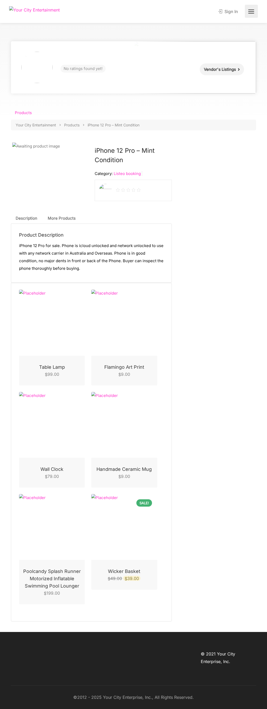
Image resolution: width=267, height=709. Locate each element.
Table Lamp (52, 367)
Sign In (230, 11)
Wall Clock (51, 469)
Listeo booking (127, 173)
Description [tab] (26, 218)
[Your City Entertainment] (34, 9)
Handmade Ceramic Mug (124, 469)
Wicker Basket (124, 571)
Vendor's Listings (220, 69)
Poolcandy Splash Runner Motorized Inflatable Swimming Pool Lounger (52, 579)
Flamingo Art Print (124, 367)
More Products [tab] (62, 218)
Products (23, 112)
